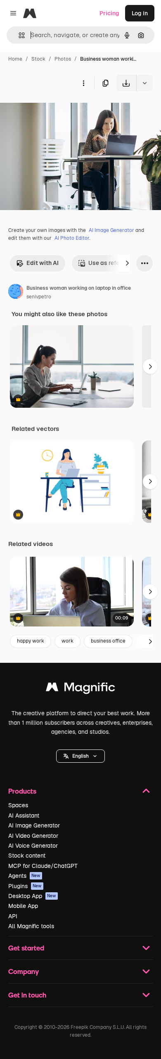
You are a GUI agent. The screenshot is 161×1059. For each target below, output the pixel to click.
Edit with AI (42, 263)
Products (22, 791)
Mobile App (23, 906)
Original (52, 110)
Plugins (25, 886)
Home (15, 59)
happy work (30, 641)
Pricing (109, 13)
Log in (140, 13)
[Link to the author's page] (15, 292)
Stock (38, 59)
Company (23, 971)
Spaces (18, 805)
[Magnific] (80, 689)
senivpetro (38, 296)
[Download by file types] (144, 83)
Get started (26, 947)
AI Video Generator (33, 835)
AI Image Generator (111, 230)
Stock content (26, 855)
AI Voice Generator (33, 845)
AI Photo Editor (71, 238)
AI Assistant (23, 815)
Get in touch (27, 994)
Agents (24, 875)
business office (108, 641)
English (80, 756)
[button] (80, 756)
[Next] (127, 263)
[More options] (83, 83)
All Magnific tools (31, 926)
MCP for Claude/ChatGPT (43, 866)
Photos (62, 59)
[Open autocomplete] (18, 35)
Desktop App (32, 896)
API (12, 916)
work (67, 641)
